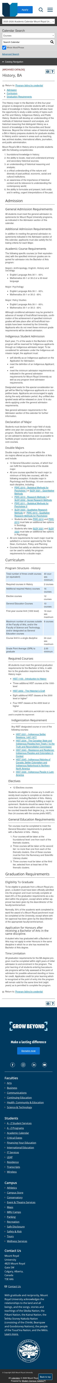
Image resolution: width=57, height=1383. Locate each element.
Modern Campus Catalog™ (34, 1380)
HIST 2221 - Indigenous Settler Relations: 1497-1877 (31, 736)
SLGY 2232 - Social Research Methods (33, 499)
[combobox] (28, 21)
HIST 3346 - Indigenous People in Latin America (35, 773)
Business (12, 1088)
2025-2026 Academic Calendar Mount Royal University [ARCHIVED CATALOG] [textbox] (29, 21)
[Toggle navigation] (50, 9)
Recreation (13, 1221)
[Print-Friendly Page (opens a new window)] (48, 72)
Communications (17, 1092)
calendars (15, 1377)
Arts (9, 1083)
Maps (10, 1207)
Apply (25, 9)
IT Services (13, 1152)
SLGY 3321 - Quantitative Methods (34, 492)
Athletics (12, 1187)
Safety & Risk (14, 1231)
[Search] (52, 42)
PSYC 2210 (38, 519)
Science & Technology (19, 1107)
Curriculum (12, 93)
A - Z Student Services (19, 1123)
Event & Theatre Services (21, 1202)
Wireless (12, 1172)
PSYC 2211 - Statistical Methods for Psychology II (31, 505)
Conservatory (14, 1197)
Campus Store (15, 1192)
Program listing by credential (29, 85)
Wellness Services (17, 1241)
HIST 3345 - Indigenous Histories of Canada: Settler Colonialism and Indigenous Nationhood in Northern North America (33, 764)
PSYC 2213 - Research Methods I (30, 496)
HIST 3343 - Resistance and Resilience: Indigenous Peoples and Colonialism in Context (35, 753)
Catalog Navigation (14, 61)
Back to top (45, 1376)
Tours (10, 1236)
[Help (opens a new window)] (52, 72)
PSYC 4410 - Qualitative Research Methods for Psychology (32, 514)
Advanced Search (10, 54)
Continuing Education (19, 1097)
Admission (12, 89)
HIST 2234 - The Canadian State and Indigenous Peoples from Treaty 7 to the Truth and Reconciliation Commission (35, 743)
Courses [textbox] (7, 35)
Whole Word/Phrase (15, 47)
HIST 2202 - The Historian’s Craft (29, 690)
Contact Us (14, 1286)
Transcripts (13, 1167)
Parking (11, 1217)
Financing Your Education (21, 1142)
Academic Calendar (18, 1133)
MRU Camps (14, 1212)
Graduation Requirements (19, 96)
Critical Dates (14, 1137)
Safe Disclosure (16, 1226)
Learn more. (12, 1334)
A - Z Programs (15, 1128)
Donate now (28, 1050)
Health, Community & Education (25, 1102)
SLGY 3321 (38, 528)
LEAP (10, 1157)
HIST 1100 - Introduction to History (29, 678)
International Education (20, 1147)
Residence (13, 1162)
